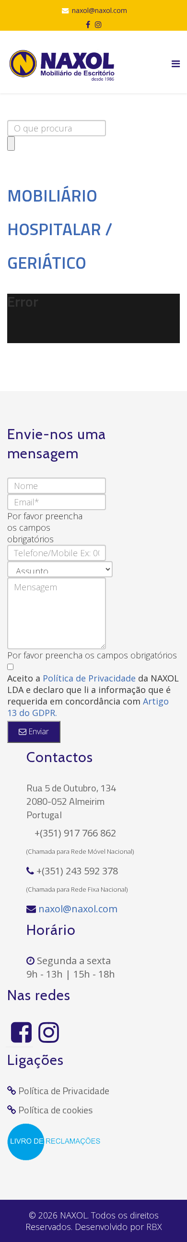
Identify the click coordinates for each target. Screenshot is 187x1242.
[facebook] (88, 24)
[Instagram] (47, 1032)
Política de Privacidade (90, 678)
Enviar (37, 731)
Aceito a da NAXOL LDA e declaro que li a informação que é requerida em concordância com (93, 695)
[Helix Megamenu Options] (176, 64)
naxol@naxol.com (99, 10)
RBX (154, 1226)
